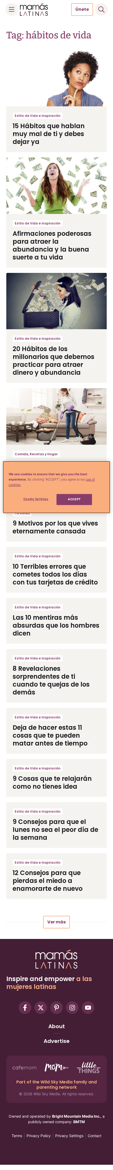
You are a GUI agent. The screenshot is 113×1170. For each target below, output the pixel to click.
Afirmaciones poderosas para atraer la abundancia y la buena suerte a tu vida (52, 245)
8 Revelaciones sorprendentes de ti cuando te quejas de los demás (51, 680)
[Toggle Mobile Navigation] (11, 9)
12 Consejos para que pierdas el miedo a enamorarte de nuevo (48, 880)
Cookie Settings (35, 499)
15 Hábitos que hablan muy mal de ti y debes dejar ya (49, 134)
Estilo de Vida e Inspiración (37, 115)
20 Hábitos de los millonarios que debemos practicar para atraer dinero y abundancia (53, 360)
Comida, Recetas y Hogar (36, 454)
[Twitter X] (40, 1007)
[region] (56, 487)
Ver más (56, 922)
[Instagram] (72, 1007)
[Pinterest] (56, 1007)
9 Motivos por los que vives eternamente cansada (55, 527)
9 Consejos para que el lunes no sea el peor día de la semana (55, 829)
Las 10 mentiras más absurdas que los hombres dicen (56, 625)
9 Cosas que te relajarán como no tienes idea (52, 782)
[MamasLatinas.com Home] (34, 9)
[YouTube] (88, 1007)
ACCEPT (74, 499)
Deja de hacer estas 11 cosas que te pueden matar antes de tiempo (50, 735)
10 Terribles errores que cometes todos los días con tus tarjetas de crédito (55, 574)
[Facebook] (25, 1007)
